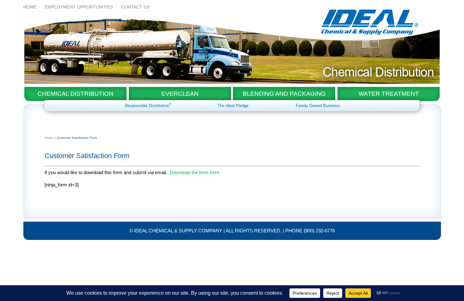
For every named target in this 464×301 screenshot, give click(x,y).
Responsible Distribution (148, 105)
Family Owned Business (318, 105)
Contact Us (135, 7)
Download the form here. (195, 172)
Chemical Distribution (75, 93)
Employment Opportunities (79, 7)
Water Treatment (389, 93)
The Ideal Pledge (232, 105)
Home (30, 7)
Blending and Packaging (284, 93)
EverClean (180, 93)
